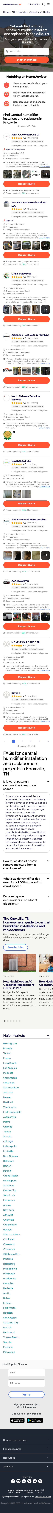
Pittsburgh (9, 1273)
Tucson (7, 1053)
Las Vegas (9, 1200)
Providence (9, 1278)
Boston (7, 1166)
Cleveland (9, 1244)
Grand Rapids (10, 1175)
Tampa (7, 1131)
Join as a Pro (34, 4)
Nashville (8, 1288)
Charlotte (8, 1219)
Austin (6, 1293)
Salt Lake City (10, 1322)
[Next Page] (48, 741)
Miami (6, 1121)
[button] (7, 174)
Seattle (7, 1342)
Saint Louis (9, 1195)
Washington (9, 1107)
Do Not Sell (29, 1491)
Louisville (8, 1151)
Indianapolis (9, 1146)
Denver (7, 1097)
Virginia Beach (11, 1337)
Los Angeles (10, 1068)
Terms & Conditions (43, 1497)
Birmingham (10, 1043)
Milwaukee (9, 1352)
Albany (7, 1205)
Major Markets (14, 1036)
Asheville (8, 1214)
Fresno (7, 1058)
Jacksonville (10, 1117)
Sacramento (10, 1077)
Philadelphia (10, 1268)
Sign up (26, 1394)
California (19, 1491)
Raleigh (7, 1229)
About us (8, 1466)
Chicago (8, 1141)
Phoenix (7, 1048)
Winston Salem (11, 1234)
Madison (8, 1347)
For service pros (12, 1449)
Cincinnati (8, 1239)
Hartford (8, 1102)
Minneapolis (9, 1180)
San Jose (8, 1092)
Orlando (7, 1126)
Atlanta (7, 1136)
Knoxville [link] (22, 12)
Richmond (9, 1332)
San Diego (9, 1082)
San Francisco (11, 1087)
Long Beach (9, 1063)
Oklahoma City (11, 1254)
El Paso (7, 1303)
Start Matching (27, 59)
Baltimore (8, 1161)
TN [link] (13, 12)
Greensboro (10, 1224)
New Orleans (10, 1156)
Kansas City (9, 1190)
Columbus (9, 1249)
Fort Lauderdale (12, 1112)
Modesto (8, 1072)
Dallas (6, 1298)
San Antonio (10, 1317)
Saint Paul (8, 1185)
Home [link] (6, 12)
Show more (45, 167)
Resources (9, 1457)
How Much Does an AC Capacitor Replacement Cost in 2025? (18, 985)
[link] (26, 140)
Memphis (8, 1283)
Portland (8, 1259)
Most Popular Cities (13, 1364)
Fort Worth (9, 1308)
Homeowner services (15, 1440)
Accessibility (40, 1491)
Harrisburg (9, 1263)
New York (8, 1210)
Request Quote (26, 183)
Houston (8, 1312)
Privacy (11, 1491)
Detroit (7, 1170)
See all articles (16, 947)
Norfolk (7, 1327)
